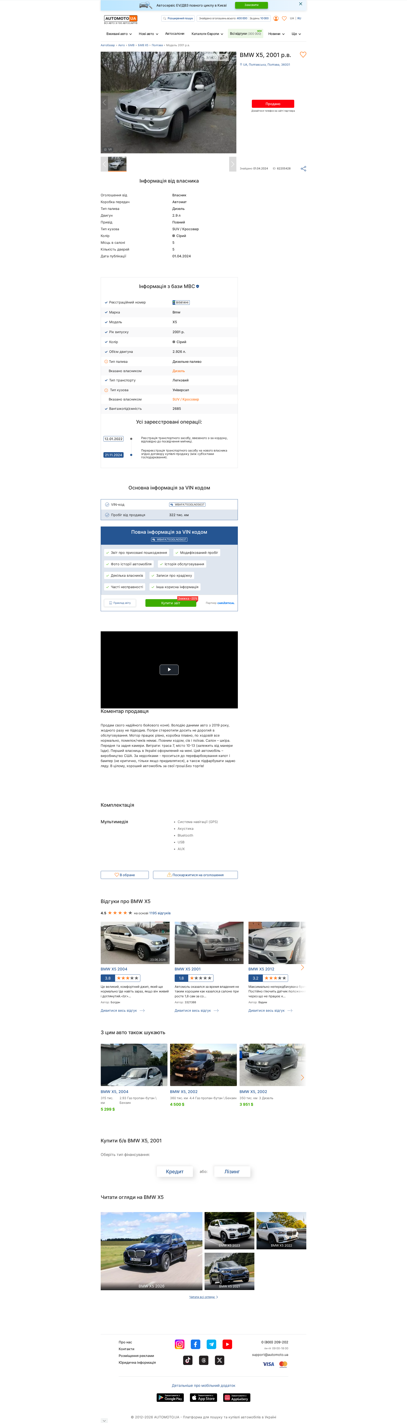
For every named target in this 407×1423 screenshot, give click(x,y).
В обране (127, 875)
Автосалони (174, 33)
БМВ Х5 (143, 45)
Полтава (157, 45)
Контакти (126, 1349)
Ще (294, 34)
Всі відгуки (245, 33)
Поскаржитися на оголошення (198, 875)
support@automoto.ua (270, 1354)
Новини (274, 34)
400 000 (242, 18)
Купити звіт (178, 602)
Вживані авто (117, 34)
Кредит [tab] (175, 1172)
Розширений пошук (180, 18)
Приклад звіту (122, 602)
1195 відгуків (160, 913)
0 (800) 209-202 (274, 1342)
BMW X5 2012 (261, 969)
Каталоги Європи (205, 34)
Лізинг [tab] (232, 1172)
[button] (298, 967)
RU (299, 18)
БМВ (131, 45)
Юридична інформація (137, 1362)
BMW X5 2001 (188, 969)
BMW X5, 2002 (184, 1091)
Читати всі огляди (202, 1297)
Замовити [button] (251, 5)
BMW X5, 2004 (114, 1091)
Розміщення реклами (136, 1356)
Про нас (125, 1342)
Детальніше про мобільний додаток (203, 1385)
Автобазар (108, 45)
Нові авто (146, 34)
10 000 (264, 18)
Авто (121, 45)
